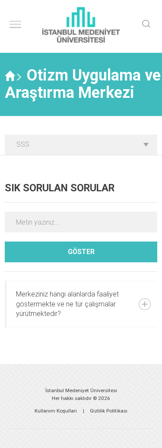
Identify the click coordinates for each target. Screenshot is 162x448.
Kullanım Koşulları (56, 411)
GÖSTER (81, 252)
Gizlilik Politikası (108, 411)
